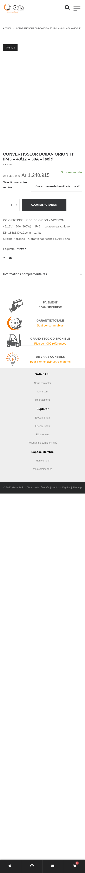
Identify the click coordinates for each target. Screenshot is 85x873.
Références (42, 434)
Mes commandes (42, 469)
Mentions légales (61, 487)
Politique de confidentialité (42, 442)
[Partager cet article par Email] (10, 258)
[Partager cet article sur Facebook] (4, 258)
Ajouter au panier (44, 204)
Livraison (42, 391)
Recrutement (42, 399)
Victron (21, 248)
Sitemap (77, 487)
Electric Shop (42, 417)
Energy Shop (42, 426)
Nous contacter (42, 383)
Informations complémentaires (25, 274)
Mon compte (43, 460)
